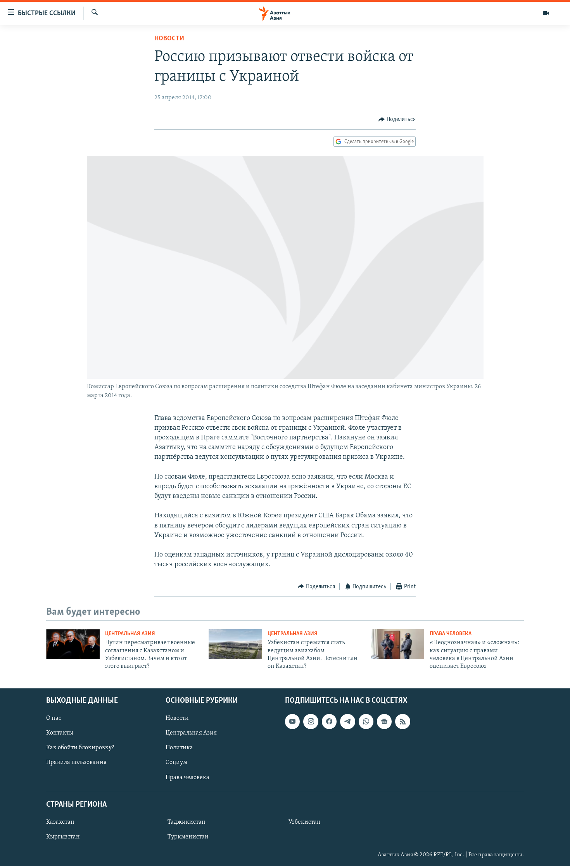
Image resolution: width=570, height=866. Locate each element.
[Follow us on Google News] (384, 721)
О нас (53, 718)
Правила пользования (76, 762)
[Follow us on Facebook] (329, 721)
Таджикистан (187, 822)
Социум (176, 762)
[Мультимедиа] (546, 13)
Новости (169, 38)
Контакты (59, 733)
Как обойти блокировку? (80, 748)
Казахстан (60, 822)
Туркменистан (188, 837)
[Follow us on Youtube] (292, 721)
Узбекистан (304, 822)
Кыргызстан (63, 837)
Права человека (451, 634)
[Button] (397, 119)
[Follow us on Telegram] (347, 721)
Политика (179, 748)
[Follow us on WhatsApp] (366, 721)
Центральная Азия (130, 634)
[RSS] (402, 721)
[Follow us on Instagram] (310, 721)
